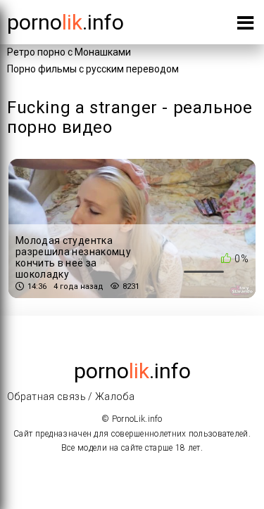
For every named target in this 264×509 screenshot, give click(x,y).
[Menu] (245, 25)
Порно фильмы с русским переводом (93, 69)
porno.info (65, 22)
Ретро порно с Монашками (69, 52)
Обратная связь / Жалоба (70, 396)
